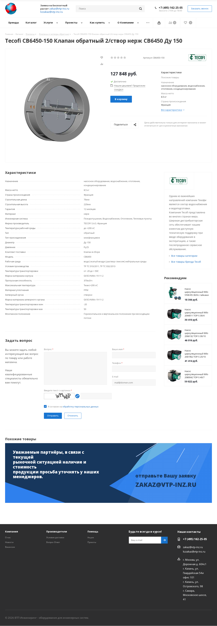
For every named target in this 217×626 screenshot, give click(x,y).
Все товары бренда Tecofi (186, 261)
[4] (121, 57)
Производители (56, 531)
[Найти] (140, 8)
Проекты (91, 542)
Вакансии (10, 547)
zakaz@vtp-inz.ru (193, 547)
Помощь (92, 531)
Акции (90, 537)
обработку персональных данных (80, 406)
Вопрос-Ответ (53, 542)
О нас (8, 537)
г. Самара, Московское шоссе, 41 (195, 595)
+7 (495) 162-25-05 (171, 8)
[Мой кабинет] (159, 23)
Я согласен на (73, 406)
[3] (118, 57)
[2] (115, 57)
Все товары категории (184, 255)
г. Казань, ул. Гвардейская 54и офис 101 (193, 573)
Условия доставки (55, 537)
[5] (124, 57)
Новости (9, 542)
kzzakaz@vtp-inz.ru (194, 551)
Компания (11, 531)
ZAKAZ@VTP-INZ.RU (165, 484)
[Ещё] (148, 23)
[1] (112, 57)
